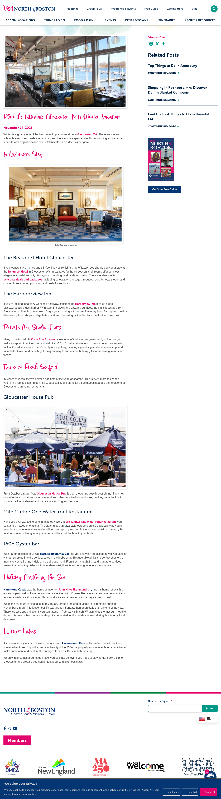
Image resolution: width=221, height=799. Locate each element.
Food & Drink (84, 20)
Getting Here (175, 9)
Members (17, 740)
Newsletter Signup (160, 701)
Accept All (210, 792)
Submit (210, 708)
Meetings (72, 9)
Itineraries (166, 20)
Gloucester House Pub (51, 493)
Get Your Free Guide (164, 189)
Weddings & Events (123, 9)
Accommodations (20, 20)
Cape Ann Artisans (43, 339)
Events (110, 20)
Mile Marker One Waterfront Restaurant (90, 521)
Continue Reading (162, 73)
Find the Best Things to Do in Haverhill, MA (180, 116)
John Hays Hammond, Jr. (74, 589)
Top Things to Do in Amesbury (172, 65)
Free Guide (151, 9)
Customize (173, 792)
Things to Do (54, 20)
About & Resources (200, 20)
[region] (110, 788)
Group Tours (95, 9)
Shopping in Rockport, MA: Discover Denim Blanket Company (177, 90)
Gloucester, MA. (87, 134)
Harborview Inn (85, 303)
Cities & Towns (136, 20)
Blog (195, 9)
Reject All (192, 792)
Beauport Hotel (18, 271)
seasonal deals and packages (22, 279)
